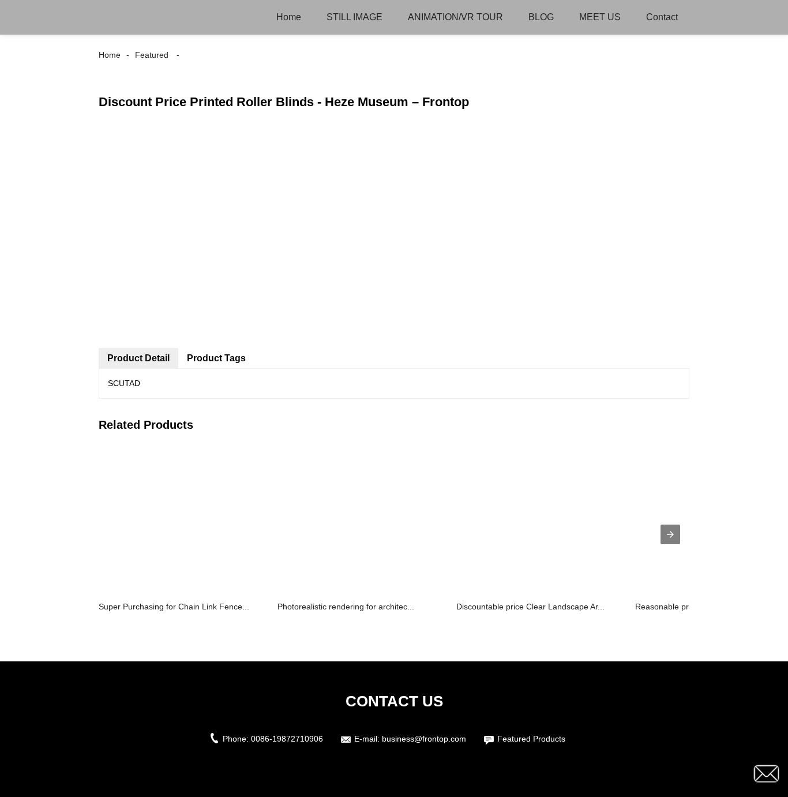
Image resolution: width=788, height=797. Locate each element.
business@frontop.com (424, 738)
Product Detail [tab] (138, 358)
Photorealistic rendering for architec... (345, 606)
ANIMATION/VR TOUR (455, 17)
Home (288, 17)
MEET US (600, 17)
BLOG (541, 17)
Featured (151, 54)
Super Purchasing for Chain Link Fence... (174, 606)
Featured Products (531, 738)
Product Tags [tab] (216, 358)
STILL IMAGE (354, 17)
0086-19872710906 (287, 738)
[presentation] (670, 534)
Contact (662, 17)
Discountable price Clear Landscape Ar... (530, 606)
